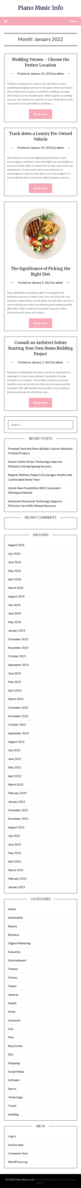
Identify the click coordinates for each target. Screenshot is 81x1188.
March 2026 (16, 587)
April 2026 (14, 579)
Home (11, 1011)
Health (12, 1003)
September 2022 (18, 733)
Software (14, 1080)
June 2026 (14, 562)
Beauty (12, 926)
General (13, 994)
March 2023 (16, 699)
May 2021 (14, 853)
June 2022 (14, 759)
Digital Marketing (19, 943)
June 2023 (14, 673)
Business (13, 934)
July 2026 (14, 553)
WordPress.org (18, 1161)
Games (12, 986)
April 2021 (14, 861)
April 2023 (14, 690)
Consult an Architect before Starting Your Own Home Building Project (40, 348)
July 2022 (14, 750)
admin (60, 73)
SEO (11, 1054)
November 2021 (18, 818)
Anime (12, 909)
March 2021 (16, 870)
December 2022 (18, 707)
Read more (40, 114)
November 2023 (18, 647)
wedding (13, 1114)
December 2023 (18, 639)
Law (10, 1028)
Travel (12, 1105)
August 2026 (16, 545)
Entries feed (15, 1145)
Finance (13, 968)
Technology (15, 1097)
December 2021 (18, 810)
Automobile (15, 917)
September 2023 (18, 664)
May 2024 (14, 622)
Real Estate (15, 1046)
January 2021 (16, 887)
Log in (12, 1136)
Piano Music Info (40, 7)
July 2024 (14, 605)
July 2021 (14, 835)
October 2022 (17, 724)
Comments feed (18, 1153)
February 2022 (17, 793)
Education (14, 952)
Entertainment (17, 960)
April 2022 (14, 776)
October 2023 (17, 656)
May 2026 (14, 570)
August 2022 (16, 741)
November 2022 (18, 716)
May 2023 (14, 681)
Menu (73, 21)
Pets (11, 1037)
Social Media (16, 1071)
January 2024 (16, 630)
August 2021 (16, 827)
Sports (12, 1088)
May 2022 (14, 767)
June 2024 (14, 613)
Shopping (14, 1063)
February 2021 (17, 878)
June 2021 (14, 844)
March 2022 (16, 784)
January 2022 (16, 801)
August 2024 (16, 596)
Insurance (14, 1020)
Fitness (12, 977)
